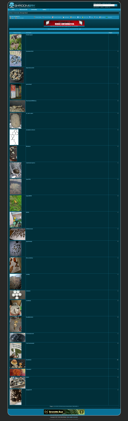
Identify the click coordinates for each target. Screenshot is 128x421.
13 (66, 406)
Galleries (74, 17)
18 (73, 406)
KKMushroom (29, 228)
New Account (20, 18)
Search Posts (47, 17)
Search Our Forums (106, 3)
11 (63, 406)
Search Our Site (97, 3)
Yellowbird (28, 369)
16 (70, 406)
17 (72, 406)
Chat (92, 17)
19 (75, 406)
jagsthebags (29, 241)
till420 (27, 377)
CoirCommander (30, 343)
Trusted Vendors (58, 17)
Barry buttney (29, 258)
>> (78, 406)
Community (34, 9)
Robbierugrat (29, 34)
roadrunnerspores (30, 162)
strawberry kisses (30, 129)
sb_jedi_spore (29, 113)
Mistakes (28, 146)
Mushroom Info (23, 9)
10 (61, 406)
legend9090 (29, 195)
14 (67, 406)
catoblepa (28, 300)
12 (64, 406)
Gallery (44, 9)
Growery (110, 17)
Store (97, 17)
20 (76, 406)
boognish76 (29, 389)
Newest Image (17, 32)
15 (69, 406)
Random (103, 17)
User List (86, 17)
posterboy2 (29, 84)
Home (13, 9)
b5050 (27, 212)
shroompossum (30, 333)
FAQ (80, 17)
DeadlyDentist (29, 317)
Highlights (66, 17)
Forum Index (38, 17)
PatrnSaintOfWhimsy (31, 100)
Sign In (13, 18)
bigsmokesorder (30, 67)
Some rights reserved (72, 417)
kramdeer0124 (29, 51)
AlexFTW (28, 179)
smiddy (28, 274)
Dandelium (28, 359)
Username (28, 32)
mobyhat (28, 291)
